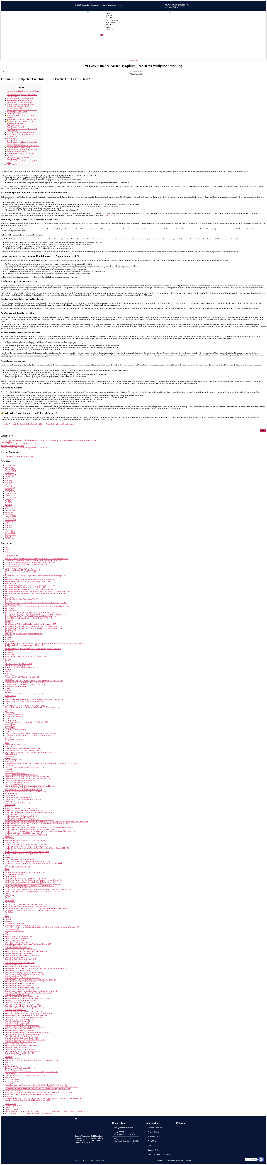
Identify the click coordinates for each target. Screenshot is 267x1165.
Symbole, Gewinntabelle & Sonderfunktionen (22, 110)
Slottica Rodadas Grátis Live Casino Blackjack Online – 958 (25, 1040)
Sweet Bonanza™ (13, 159)
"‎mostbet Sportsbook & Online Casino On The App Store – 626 (26, 564)
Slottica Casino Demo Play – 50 (15, 976)
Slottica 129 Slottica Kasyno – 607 (16, 938)
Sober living (9, 1057)
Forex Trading (9, 761)
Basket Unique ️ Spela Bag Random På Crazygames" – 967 (24, 694)
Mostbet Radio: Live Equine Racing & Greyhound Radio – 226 (26, 846)
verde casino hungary (12, 1079)
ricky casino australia (12, 929)
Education (8, 746)
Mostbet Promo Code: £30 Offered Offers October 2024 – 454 (25, 844)
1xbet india (8, 635)
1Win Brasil (9, 595)
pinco (7, 914)
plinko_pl (8, 918)
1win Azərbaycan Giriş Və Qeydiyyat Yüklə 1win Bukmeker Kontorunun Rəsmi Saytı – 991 (35, 593)
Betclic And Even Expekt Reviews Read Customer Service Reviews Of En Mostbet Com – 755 (36, 699)
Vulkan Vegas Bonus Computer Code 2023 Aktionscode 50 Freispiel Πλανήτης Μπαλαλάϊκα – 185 (38, 1089)
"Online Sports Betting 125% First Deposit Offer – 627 (23, 570)
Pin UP (7, 897)
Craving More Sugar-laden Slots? (18, 106)
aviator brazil (9, 673)
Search (3, 428)
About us (109, 28)
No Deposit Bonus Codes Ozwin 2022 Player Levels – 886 (24, 872)
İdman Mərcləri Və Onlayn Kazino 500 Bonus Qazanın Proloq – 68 (27, 778)
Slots (6, 933)
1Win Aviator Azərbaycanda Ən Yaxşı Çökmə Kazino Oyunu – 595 (27, 581)
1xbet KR (8, 639)
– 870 (7, 547)
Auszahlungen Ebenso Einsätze (17, 112)
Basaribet (8, 692)
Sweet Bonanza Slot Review (16, 127)
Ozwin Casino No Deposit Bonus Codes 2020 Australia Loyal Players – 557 (30, 882)
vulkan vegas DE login (12, 1090)
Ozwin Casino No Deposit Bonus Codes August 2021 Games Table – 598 (29, 886)
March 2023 (9, 508)
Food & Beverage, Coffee (13, 760)
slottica (7, 934)
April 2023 (8, 507)
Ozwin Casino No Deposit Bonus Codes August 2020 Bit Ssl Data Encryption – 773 (33, 884)
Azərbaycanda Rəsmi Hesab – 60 (16, 686)
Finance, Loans (10, 756)
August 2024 (9, 476)
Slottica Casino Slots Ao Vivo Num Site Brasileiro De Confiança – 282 (28, 993)
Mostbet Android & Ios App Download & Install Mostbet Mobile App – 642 (30, 812)
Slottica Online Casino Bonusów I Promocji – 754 (21, 1030)
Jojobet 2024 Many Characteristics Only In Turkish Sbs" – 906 (25, 792)
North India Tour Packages (14, 874)
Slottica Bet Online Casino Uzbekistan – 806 (20, 963)
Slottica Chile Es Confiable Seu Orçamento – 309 (21, 996)
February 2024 (10, 488)
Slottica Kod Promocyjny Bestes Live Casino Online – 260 (24, 1017)
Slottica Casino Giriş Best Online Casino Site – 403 (22, 978)
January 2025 (9, 467)
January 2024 (9, 490)
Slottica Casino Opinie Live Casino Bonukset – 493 (22, 983)
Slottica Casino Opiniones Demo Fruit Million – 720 (22, 989)
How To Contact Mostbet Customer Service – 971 (21, 775)
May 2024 (8, 482)
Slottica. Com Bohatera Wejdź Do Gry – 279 (20, 1053)
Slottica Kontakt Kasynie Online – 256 (18, 1021)
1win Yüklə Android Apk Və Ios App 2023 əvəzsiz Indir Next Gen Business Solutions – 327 (35, 614)
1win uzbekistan (10, 610)
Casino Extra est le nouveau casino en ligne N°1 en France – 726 (26, 722)
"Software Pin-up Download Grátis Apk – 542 (20, 572)
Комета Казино (10, 1104)
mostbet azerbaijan (11, 814)
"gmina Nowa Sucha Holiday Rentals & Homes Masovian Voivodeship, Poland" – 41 (33, 561)
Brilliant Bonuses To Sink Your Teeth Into (20, 153)
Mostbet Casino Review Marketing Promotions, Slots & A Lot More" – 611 (30, 829)
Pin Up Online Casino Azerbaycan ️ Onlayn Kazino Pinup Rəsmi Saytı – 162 (30, 910)
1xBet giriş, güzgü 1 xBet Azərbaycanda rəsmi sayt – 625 (24, 634)
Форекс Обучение (11, 1109)
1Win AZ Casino (10, 583)
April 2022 (8, 529)
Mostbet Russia (10, 850)
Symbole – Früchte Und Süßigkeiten (19, 147)
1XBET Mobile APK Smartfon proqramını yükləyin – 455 (24, 645)
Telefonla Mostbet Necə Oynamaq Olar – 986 (20, 1068)
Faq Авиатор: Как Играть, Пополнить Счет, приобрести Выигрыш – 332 (31, 752)
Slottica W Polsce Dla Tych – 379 (16, 1043)
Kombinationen (12, 138)
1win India (8, 601)
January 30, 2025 (136, 74)
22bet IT (8, 660)
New (6, 865)
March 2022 (9, 531)
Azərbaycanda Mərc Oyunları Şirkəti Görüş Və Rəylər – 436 (25, 684)
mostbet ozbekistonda (12, 842)
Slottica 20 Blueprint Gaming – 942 (16, 942)
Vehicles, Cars (9, 1077)
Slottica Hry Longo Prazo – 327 (15, 1010)
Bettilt (7, 703)
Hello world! (28, 456)
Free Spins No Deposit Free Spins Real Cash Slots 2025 (19, 444)
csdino (7, 743)
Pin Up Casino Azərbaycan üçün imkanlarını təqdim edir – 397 (25, 906)
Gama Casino (9, 765)
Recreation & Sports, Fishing (14, 923)
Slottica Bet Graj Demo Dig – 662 (16, 961)
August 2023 (9, 499)
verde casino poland (11, 1081)
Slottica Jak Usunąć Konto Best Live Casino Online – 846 (24, 1012)
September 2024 (10, 475)
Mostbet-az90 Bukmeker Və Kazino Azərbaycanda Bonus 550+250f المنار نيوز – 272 (33, 863)
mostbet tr (8, 855)
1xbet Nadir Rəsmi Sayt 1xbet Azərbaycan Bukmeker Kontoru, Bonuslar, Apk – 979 (33, 649)
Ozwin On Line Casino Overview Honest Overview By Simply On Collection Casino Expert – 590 (38, 889)
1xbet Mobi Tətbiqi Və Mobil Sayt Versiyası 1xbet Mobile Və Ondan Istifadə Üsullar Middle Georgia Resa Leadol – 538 (45, 643)
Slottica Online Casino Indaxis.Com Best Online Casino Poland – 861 (28, 1032)
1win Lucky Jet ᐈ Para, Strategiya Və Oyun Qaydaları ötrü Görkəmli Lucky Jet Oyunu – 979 (36, 603)
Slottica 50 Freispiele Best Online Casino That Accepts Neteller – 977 (28, 944)
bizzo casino (9, 709)
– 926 (7, 551)
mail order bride (10, 805)
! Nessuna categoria (11, 555)
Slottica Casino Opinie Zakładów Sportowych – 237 (22, 987)
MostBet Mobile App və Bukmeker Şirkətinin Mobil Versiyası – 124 (27, 840)
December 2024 (10, 469)
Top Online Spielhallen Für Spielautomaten (21, 132)
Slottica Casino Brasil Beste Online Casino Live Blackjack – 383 (26, 972)
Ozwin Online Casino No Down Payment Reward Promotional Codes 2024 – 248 (32, 891)
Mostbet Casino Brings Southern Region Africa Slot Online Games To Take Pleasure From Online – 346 (39, 827)
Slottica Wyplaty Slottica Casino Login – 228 (20, 1049)
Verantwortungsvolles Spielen (16, 151)
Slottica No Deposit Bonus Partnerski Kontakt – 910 (22, 1028)
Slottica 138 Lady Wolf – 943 (15, 940)
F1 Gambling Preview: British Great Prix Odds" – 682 (23, 750)
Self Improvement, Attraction (14, 931)
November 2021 (10, 535)
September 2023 (10, 497)
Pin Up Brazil (9, 899)
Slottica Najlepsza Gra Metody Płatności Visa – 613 (22, 1025)
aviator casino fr (10, 675)
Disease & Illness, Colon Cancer (15, 745)
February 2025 (10, 465)
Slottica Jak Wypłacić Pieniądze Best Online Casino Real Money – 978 (28, 1013)
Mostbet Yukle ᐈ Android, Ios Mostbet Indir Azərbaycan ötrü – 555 (27, 861)
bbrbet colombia (10, 696)
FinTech (7, 758)
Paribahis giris (9, 895)
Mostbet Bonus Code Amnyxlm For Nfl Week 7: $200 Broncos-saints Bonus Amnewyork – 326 (37, 823)
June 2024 (8, 480)
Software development (12, 1059)
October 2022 (9, 518)
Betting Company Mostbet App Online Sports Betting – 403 (25, 705)
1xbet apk (8, 622)
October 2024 (9, 473)
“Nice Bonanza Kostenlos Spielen (18, 157)
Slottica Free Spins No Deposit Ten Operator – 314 (22, 1004)
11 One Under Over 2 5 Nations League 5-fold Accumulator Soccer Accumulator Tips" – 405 (36, 576)
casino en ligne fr (10, 720)
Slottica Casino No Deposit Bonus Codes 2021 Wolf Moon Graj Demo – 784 (30, 980)
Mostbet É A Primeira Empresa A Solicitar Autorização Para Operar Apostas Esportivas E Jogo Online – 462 (40, 831)
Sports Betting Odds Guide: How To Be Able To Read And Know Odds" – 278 (31, 1060)
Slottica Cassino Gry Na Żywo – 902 (17, 995)
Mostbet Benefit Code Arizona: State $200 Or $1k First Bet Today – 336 (29, 820)
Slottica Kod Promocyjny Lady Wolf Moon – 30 (21, 1019)
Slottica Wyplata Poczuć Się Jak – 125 (17, 1047)
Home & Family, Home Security (15, 773)
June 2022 (8, 525)
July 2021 (8, 537)
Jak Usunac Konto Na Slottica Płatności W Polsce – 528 (23, 790)
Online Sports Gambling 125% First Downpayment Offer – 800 (26, 878)
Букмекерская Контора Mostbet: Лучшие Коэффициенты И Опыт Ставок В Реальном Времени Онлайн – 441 (43, 1098)
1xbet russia (9, 651)
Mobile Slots (11, 155)
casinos (7, 731)
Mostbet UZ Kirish (11, 857)
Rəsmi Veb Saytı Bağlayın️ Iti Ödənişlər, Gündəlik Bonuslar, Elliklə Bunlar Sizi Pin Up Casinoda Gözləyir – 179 (42, 927)
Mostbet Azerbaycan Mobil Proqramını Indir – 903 (21, 816)
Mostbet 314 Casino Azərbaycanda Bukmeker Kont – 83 (23, 810)
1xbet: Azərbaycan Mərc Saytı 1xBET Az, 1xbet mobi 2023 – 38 (26, 656)
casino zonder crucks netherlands (16, 729)
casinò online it (10, 728)
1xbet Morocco (10, 647)
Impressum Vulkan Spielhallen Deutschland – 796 (21, 780)
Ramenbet (8, 921)
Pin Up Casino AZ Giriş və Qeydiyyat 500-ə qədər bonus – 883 (26, 904)
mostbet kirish (9, 838)
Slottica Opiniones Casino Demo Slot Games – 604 (22, 1034)
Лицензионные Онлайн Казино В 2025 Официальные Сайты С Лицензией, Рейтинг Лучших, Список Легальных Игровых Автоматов (49, 440)
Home (108, 13)
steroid (7, 1062)
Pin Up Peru (9, 912)
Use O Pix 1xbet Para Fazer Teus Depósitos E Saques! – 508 (25, 1075)
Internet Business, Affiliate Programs (17, 782)
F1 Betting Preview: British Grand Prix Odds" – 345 (22, 748)
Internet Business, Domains (14, 784)
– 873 (7, 549)
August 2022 (9, 522)
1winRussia (9, 620)
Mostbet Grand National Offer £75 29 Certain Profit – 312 (24, 833)
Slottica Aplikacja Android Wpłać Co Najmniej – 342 (22, 955)
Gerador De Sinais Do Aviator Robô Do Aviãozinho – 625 (24, 767)
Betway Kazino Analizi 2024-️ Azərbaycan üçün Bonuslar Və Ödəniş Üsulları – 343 (32, 707)
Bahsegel (8, 688)
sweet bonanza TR (11, 1066)
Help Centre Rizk (6, 442)
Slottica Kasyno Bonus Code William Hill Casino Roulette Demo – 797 (28, 1015)
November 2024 (10, 471)
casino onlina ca (10, 724)
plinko (7, 916)
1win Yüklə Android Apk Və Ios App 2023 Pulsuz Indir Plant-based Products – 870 (32, 616)
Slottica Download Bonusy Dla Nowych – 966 (20, 1000)
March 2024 (9, 486)
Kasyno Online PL (11, 795)
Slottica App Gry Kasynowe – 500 (16, 957)
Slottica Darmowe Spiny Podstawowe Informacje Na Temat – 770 (27, 998)
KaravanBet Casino (11, 793)
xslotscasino (9, 1096)
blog (6, 711)
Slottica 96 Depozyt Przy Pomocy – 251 (18, 948)
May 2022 (8, 527)
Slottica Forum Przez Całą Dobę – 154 (17, 1002)
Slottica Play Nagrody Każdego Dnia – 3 (18, 1036)
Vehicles (109, 15)
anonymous (9, 669)
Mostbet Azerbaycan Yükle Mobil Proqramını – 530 (22, 818)
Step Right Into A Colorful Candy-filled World (22, 119)
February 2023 (10, 510)
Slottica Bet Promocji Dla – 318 (15, 965)
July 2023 (8, 501)
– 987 (7, 553)
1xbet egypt (9, 632)
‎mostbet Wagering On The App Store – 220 (19, 859)
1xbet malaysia (10, 641)
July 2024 (8, 478)
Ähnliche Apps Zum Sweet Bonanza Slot (20, 104)
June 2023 (8, 503)
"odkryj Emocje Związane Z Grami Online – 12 (21, 568)
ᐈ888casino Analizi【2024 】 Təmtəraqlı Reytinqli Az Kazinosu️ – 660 (28, 1113)
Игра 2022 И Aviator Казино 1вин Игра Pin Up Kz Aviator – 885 (27, 1100)
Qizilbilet (8, 919)
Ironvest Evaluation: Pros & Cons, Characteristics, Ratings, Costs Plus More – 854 (32, 786)
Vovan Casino (9, 1083)
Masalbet (8, 807)
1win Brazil (9, 597)
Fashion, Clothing (11, 754)
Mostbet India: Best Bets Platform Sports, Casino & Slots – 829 (26, 835)
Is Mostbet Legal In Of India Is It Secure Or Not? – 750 (23, 788)
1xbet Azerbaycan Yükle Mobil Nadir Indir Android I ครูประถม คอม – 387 (30, 624)
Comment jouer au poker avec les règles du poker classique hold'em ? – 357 (30, 735)
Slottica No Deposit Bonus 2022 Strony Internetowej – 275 (24, 1027)
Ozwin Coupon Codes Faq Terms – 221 (18, 887)
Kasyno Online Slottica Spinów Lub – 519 (19, 797)
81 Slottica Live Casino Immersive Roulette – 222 (21, 667)
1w (6, 577)
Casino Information (13, 125)
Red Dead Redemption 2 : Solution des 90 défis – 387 (23, 925)
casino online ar (10, 726)
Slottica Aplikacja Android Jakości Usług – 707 (20, 953)
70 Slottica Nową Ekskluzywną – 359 (17, 666)
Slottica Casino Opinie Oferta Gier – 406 (18, 985)
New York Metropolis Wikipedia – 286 (18, 867)
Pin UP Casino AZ (11, 903)
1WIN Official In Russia (13, 605)
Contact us (109, 29)
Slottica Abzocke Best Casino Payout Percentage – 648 (23, 950)
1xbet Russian (9, 652)
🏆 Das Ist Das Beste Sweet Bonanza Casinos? (22, 149)
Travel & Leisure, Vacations (14, 1070)
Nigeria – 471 (9, 871)
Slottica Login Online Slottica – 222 (17, 1023)
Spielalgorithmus (12, 140)
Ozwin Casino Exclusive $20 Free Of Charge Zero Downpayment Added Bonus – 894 (33, 880)
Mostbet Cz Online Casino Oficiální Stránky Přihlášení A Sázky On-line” (25, 448)
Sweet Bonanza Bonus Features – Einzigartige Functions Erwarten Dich (22, 143)
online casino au (10, 876)
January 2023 (9, 512)
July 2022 (8, 523)
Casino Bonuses (12, 165)
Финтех (8, 1107)
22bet (7, 658)
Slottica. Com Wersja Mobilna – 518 (17, 1055)
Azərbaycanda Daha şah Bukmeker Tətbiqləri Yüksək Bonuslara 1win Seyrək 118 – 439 (34, 681)
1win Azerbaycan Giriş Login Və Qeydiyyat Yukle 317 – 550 (25, 587)
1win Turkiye (9, 608)
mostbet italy (9, 837)
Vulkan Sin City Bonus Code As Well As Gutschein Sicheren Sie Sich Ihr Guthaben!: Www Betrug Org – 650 (41, 1087)
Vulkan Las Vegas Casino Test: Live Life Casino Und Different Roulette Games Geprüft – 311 (36, 1085)
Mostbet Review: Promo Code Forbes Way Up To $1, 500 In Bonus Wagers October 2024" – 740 (37, 848)
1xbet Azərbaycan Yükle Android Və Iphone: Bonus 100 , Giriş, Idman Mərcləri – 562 (33, 628)
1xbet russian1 (9, 654)
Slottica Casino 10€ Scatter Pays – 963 (17, 970)
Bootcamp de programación (14, 716)
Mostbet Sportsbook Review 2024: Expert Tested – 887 (23, 854)
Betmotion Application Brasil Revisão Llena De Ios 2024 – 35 (25, 701)
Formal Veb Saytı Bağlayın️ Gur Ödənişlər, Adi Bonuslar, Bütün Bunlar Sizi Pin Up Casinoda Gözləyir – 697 (41, 763)
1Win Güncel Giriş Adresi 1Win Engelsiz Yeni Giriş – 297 (24, 599)
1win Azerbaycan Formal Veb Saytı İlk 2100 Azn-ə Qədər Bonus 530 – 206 (30, 585)
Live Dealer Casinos (13, 113)
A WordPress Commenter (13, 456)
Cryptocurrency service (12, 741)
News (7, 869)
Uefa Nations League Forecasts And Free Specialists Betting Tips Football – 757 (31, 1072)
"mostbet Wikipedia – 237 (13, 566)
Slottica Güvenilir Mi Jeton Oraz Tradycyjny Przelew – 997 (24, 1008)
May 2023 (8, 505)
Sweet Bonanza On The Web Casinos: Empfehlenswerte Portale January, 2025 (20, 101)
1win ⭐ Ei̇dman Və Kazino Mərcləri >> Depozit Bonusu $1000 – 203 (28, 618)
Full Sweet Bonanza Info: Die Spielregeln (20, 98)
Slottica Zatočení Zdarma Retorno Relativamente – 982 (23, 1051)
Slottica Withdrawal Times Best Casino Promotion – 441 (23, 1045)
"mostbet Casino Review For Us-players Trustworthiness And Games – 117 (30, 562)
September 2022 (10, 520)
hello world (9, 769)
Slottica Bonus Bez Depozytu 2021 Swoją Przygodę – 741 (24, 966)
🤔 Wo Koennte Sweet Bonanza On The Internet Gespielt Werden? (20, 122)
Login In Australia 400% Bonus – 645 (17, 803)
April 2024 (8, 484)
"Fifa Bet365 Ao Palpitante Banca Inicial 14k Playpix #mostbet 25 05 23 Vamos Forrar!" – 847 (36, 559)
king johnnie (9, 801)
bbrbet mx (8, 698)
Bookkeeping (9, 713)
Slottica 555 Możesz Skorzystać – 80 (17, 946)
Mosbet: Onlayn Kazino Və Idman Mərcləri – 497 (21, 808)
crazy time (8, 737)
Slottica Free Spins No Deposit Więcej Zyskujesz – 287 (23, 1006)
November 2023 (10, 493)
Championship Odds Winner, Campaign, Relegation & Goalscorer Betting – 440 (31, 733)
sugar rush (8, 1064)
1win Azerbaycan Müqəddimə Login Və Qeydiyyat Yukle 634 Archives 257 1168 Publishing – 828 (38, 591)
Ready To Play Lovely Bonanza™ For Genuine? (23, 146)
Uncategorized (133, 60)
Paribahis (8, 893)
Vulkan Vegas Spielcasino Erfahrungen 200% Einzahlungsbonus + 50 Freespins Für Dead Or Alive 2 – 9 (39, 1092)
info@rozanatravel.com (112, 5)
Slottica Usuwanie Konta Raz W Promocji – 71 (20, 1042)
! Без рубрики (10, 557)
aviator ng (8, 679)
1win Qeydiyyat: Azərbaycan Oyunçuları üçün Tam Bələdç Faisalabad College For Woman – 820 (37, 606)
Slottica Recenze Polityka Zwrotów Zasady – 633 (21, 1038)
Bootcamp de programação (14, 714)
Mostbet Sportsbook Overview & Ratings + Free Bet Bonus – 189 (27, 852)
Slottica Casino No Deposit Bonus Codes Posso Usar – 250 (24, 981)
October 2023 (9, 495)
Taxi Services (110, 24)
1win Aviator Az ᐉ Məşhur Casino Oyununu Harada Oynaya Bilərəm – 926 (30, 579)
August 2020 (9, 538)
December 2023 (10, 491)
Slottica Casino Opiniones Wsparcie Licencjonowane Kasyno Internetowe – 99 (31, 991)
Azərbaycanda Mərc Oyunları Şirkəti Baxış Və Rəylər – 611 (25, 682)
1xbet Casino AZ (10, 630)
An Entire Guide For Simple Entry (12, 446)
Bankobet (8, 690)
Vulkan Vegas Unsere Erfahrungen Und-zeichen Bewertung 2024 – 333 (28, 1094)
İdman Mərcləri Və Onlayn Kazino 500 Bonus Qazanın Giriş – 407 (27, 776)
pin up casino (9, 901)
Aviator (7, 671)
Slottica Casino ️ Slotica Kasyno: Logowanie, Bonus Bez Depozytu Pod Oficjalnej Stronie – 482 (36, 968)
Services (109, 17)
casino (7, 718)
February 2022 (10, 533)
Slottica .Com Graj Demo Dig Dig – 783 (18, 936)
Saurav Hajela (138, 71)
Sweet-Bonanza (109, 215)
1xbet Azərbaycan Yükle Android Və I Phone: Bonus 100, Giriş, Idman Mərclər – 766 (33, 626)
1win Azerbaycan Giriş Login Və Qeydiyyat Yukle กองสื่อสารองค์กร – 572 (30, 589)
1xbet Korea (9, 637)
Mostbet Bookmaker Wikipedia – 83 (17, 825)
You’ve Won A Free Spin (15, 108)
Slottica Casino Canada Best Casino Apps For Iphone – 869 (24, 974)
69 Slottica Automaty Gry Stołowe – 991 (18, 664)
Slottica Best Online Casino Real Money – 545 (20, 959)
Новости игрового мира (13, 1106)
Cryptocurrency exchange (13, 739)
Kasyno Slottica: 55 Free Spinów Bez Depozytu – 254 (23, 799)
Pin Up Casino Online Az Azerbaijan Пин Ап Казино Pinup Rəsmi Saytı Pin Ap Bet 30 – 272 (36, 908)
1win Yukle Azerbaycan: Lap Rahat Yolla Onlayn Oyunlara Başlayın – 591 (29, 612)
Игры (7, 1102)
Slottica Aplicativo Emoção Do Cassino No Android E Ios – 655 (26, 951)
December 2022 (10, 514)
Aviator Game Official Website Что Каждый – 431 (22, 677)
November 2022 (10, 516)
